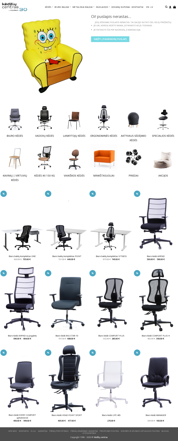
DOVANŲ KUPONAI (120, 7)
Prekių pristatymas (59, 431)
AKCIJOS (163, 175)
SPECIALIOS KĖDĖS (163, 135)
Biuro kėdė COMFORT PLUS (111, 335)
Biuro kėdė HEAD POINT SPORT (67, 415)
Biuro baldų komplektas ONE (22, 256)
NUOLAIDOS (102, 7)
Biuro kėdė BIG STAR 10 (66, 335)
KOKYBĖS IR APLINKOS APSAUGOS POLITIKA (140, 431)
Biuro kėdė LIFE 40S (111, 415)
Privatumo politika (109, 431)
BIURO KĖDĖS (15, 135)
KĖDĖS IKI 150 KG (44, 175)
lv (151, 7)
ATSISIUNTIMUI (89, 433)
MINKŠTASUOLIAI (103, 175)
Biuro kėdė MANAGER (156, 415)
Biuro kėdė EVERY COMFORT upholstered (22, 416)
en (147, 7)
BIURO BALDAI (62, 7)
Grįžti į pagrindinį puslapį (110, 39)
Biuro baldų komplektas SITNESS (111, 256)
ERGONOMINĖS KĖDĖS (103, 135)
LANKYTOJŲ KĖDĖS (74, 135)
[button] (166, 7)
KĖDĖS (48, 7)
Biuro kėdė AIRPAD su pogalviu (22, 335)
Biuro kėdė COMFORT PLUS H (156, 335)
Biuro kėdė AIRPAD (156, 256)
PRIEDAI (133, 175)
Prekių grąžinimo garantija (84, 431)
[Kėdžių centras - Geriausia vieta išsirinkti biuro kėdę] (14, 7)
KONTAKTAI (138, 7)
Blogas (165, 431)
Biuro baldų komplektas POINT (66, 256)
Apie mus (12, 431)
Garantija (43, 431)
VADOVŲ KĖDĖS (44, 135)
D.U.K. (33, 431)
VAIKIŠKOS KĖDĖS (74, 175)
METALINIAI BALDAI (82, 7)
